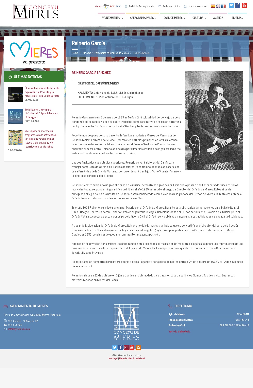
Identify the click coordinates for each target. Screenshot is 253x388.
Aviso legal (113, 359)
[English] (218, 6)
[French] (223, 6)
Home (75, 53)
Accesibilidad (139, 359)
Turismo (86, 53)
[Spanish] (213, 6)
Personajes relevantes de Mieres (111, 53)
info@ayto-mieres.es (19, 329)
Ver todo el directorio (179, 331)
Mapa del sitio (125, 359)
